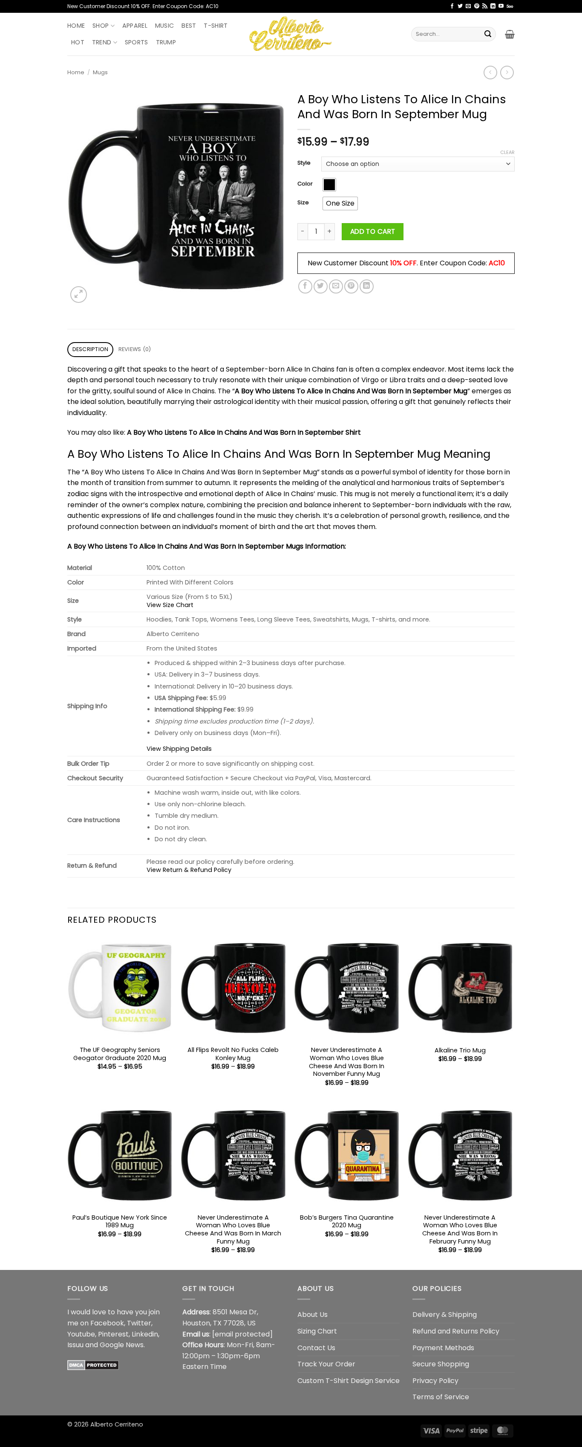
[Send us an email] (468, 6)
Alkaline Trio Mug (460, 1050)
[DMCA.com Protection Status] (93, 1365)
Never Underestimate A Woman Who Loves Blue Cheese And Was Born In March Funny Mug (233, 1230)
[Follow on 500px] (510, 6)
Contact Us (316, 1348)
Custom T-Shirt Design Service (348, 1381)
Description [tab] (90, 349)
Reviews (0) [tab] (134, 349)
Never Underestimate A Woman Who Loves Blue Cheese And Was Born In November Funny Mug (346, 1062)
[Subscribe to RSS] (484, 6)
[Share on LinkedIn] (367, 286)
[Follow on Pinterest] (476, 6)
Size (303, 203)
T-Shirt (216, 25)
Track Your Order (326, 1364)
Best (189, 25)
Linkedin (145, 1334)
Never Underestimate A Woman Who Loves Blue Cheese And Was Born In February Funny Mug (460, 1230)
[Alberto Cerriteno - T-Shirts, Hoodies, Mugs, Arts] (291, 34)
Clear (507, 152)
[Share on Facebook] (305, 286)
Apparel (134, 25)
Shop (100, 25)
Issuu (75, 1345)
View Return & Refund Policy (189, 870)
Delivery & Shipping (444, 1314)
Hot (77, 42)
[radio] (329, 184)
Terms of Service (440, 1397)
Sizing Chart (317, 1331)
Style (304, 163)
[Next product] (490, 72)
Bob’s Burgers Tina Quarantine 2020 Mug (347, 1221)
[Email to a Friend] (336, 286)
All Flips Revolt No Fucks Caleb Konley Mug (233, 1054)
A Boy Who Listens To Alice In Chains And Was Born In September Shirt (244, 432)
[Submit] (488, 34)
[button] (510, 34)
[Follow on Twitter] (460, 6)
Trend (101, 42)
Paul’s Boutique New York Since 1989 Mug (119, 1221)
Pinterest (113, 1334)
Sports (136, 42)
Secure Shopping (440, 1364)
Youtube (81, 1334)
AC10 (497, 263)
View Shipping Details (179, 748)
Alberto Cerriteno (116, 1424)
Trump (166, 42)
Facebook (107, 1323)
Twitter (139, 1323)
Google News (122, 1345)
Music (164, 25)
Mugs (100, 72)
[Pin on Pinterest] (351, 286)
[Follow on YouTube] (501, 6)
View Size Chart (170, 605)
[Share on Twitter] (321, 286)
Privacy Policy (435, 1381)
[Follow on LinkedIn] (493, 6)
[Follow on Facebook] (452, 6)
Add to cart (372, 231)
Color (305, 184)
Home (76, 25)
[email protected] (242, 1334)
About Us (312, 1314)
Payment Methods (443, 1348)
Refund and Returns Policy (455, 1331)
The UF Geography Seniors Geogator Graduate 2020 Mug (119, 1054)
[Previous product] (506, 72)
